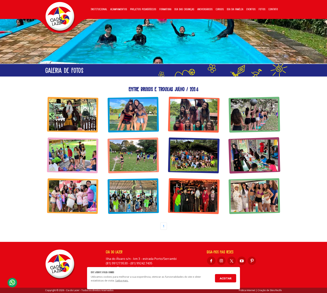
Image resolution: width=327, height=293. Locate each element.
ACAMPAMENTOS (118, 9)
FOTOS (262, 9)
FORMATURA (165, 9)
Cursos (220, 9)
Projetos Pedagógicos (143, 9)
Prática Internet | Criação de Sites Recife (260, 290)
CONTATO (273, 9)
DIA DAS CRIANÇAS (184, 9)
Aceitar (225, 278)
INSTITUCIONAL (99, 9)
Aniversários (205, 9)
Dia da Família (235, 9)
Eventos (251, 9)
